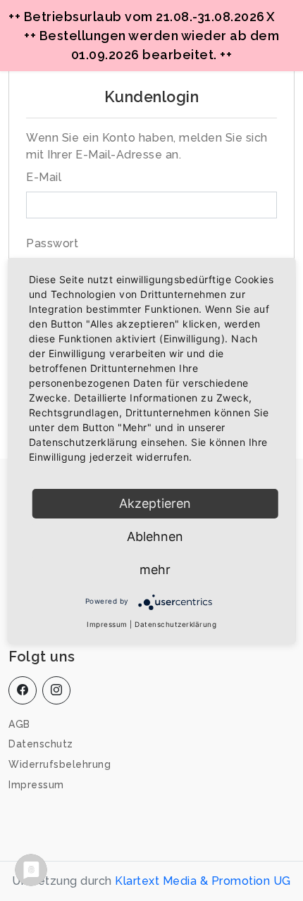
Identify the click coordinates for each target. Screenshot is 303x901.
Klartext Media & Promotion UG (203, 881)
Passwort (52, 243)
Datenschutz (40, 744)
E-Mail (43, 177)
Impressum (36, 784)
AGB (19, 724)
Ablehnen (155, 536)
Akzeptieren (155, 503)
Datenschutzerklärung (175, 624)
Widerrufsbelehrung (59, 764)
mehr (155, 569)
